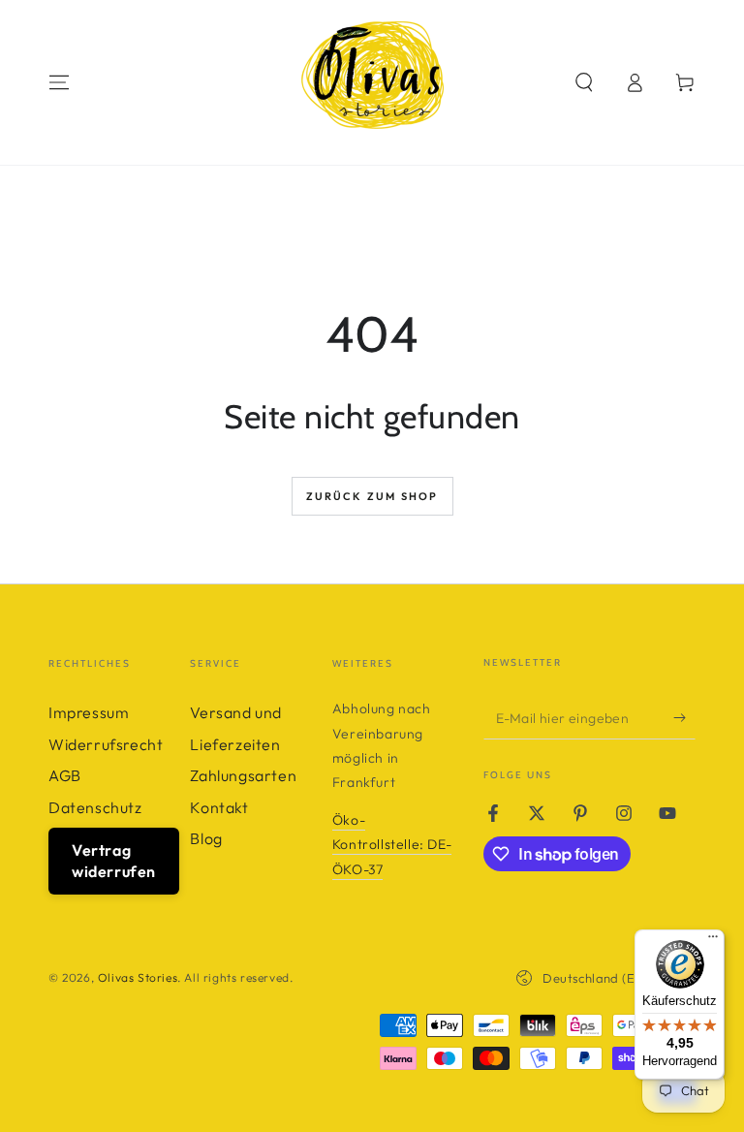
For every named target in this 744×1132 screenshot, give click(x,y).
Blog (206, 838)
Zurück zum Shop (372, 496)
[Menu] (59, 82)
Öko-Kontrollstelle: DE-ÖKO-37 (391, 844)
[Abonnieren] (684, 717)
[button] (584, 82)
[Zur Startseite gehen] (372, 82)
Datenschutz (95, 807)
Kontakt (219, 807)
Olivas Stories (137, 977)
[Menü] (713, 941)
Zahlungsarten (243, 775)
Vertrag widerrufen (114, 860)
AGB (64, 775)
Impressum (88, 712)
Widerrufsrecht (105, 744)
